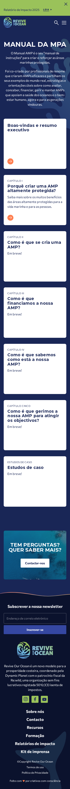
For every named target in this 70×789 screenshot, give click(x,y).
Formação (35, 735)
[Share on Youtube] (44, 699)
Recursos (35, 727)
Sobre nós (35, 711)
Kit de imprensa (35, 751)
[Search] (56, 23)
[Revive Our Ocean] (15, 22)
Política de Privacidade (35, 772)
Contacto (35, 719)
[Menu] (64, 23)
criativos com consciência (45, 780)
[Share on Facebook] (35, 699)
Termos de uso (35, 767)
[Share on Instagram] (25, 699)
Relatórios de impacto (35, 743)
